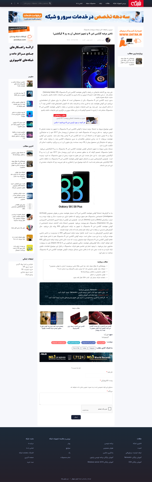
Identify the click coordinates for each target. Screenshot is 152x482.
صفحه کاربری (29, 457)
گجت (83, 40)
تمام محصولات (65, 457)
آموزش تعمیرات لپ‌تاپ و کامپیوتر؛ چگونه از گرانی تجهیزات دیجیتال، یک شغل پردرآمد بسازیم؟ (18, 217)
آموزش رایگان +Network (132, 457)
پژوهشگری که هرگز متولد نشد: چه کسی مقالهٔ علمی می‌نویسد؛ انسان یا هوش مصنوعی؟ (127, 61)
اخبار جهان (89, 40)
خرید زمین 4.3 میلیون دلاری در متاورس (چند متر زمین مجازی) (18, 124)
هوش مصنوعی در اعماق (97, 274)
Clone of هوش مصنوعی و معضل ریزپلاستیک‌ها (18, 154)
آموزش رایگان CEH (135, 462)
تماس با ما (79, 3)
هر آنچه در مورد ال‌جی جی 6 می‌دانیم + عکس (69, 122)
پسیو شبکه (29, 274)
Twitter (84, 348)
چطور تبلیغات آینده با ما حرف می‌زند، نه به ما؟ (18, 238)
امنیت (139, 448)
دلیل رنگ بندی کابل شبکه (18, 228)
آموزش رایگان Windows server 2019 (100, 462)
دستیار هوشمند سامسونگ (58, 343)
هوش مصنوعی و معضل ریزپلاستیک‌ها (93, 272)
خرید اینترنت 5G (27, 269)
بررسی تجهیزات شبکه (119, 3)
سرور (65, 479)
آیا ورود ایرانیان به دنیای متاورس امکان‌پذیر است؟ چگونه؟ (18, 114)
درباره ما (31, 443)
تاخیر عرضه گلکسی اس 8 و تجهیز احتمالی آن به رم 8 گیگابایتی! (83, 33)
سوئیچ (68, 448)
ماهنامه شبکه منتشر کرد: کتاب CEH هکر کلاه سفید (89, 277)
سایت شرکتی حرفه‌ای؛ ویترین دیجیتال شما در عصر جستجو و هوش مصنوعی (19, 196)
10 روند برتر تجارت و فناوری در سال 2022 (19, 94)
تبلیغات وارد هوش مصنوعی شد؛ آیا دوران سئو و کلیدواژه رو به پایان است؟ (81, 269)
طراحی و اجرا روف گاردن (24, 264)
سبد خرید (30, 462)
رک (69, 452)
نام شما (109, 372)
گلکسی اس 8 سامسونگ (88, 343)
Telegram (92, 348)
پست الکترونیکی (106, 380)
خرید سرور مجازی (27, 272)
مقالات (108, 3)
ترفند (100, 3)
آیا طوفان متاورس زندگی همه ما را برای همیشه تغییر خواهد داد (18, 104)
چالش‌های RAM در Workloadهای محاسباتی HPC (18, 207)
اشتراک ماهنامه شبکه (26, 452)
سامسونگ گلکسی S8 (73, 343)
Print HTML (76, 348)
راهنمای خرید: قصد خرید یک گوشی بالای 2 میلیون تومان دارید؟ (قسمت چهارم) (51, 327)
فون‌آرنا (106, 334)
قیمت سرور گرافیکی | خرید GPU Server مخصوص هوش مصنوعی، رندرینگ (18, 186)
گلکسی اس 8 (101, 343)
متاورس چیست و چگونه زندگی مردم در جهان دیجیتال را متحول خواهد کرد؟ (18, 135)
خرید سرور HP (28, 267)
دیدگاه (110, 391)
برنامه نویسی (108, 443)
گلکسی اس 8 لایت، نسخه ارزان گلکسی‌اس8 (76, 327)
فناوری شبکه (137, 443)
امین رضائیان (100, 40)
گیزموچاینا (105, 337)
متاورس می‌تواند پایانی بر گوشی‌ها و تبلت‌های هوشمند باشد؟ (18, 84)
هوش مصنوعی (108, 448)
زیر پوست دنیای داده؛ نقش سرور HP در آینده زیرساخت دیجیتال (19, 248)
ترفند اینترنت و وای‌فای (133, 452)
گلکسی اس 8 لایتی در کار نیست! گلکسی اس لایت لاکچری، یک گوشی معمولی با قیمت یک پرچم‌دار (100, 328)
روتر (69, 443)
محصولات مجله (90, 3)
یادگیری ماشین (108, 452)
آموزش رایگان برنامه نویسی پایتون (101, 457)
